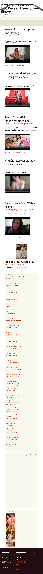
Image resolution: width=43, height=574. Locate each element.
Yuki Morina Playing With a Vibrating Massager (13, 336)
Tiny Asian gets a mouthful (10, 446)
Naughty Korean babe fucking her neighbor (13, 440)
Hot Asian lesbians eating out (10, 442)
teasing (23, 36)
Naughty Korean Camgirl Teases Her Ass (12, 376)
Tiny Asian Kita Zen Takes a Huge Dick (12, 393)
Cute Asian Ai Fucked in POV (10, 357)
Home (2, 18)
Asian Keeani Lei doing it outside (11, 435)
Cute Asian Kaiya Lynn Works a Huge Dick (12, 383)
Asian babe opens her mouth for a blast (12, 421)
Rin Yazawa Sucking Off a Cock (11, 330)
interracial (6, 566)
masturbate (9, 124)
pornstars (6, 36)
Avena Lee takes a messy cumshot (11, 420)
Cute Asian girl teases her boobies (11, 292)
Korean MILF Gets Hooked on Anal (11, 386)
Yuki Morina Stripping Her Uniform (11, 343)
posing (9, 36)
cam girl (35, 123)
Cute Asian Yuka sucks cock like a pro (12, 294)
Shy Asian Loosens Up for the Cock (11, 390)
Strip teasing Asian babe (19, 261)
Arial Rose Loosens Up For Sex (11, 378)
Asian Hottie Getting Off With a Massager (12, 323)
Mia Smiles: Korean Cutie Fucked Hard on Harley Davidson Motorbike (17, 276)
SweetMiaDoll (18, 567)
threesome (3, 563)
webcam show (33, 80)
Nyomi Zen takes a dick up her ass (11, 432)
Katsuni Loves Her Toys (9, 350)
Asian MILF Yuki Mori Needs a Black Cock (12, 392)
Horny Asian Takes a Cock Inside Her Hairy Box (13, 339)
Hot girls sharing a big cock (10, 297)
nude (34, 35)
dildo (5, 124)
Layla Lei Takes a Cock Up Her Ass (11, 400)
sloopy (18, 124)
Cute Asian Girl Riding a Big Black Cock (12, 402)
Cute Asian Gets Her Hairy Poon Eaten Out (13, 325)
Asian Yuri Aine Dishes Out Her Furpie (12, 348)
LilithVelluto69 (18, 566)
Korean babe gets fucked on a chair (12, 414)
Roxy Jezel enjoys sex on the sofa (11, 295)
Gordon (24, 264)
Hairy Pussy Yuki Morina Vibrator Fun (12, 322)
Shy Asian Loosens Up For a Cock (11, 327)
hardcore (10, 562)
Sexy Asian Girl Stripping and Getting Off (12, 362)
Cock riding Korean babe (10, 449)
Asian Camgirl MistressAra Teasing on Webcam (13, 369)
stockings (23, 80)
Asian (29, 35)
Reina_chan (18, 564)
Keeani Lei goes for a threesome (11, 426)
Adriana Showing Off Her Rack (11, 332)
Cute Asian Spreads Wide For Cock (11, 411)
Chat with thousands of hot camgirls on (15, 195)
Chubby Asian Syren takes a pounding (12, 285)
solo (16, 36)
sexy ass (8, 567)
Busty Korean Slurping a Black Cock (11, 344)
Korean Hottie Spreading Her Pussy (12, 367)
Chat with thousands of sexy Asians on (15, 109)
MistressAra (14, 80)
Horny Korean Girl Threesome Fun (11, 406)
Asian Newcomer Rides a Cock (11, 399)
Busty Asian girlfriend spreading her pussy (13, 437)
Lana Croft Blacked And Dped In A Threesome (13, 320)
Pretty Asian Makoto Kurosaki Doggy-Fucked (13, 346)
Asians (27, 209)
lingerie (11, 80)
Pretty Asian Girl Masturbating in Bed (12, 372)
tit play (17, 210)
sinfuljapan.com (4, 561)
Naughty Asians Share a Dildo (10, 397)
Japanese (3, 562)
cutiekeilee (6, 167)
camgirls (33, 209)
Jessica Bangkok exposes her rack (11, 439)
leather (8, 80)
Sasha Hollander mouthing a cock (11, 430)
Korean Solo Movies (22, 35)
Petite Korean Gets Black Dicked (11, 365)
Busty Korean (16, 166)
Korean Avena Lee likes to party (11, 444)
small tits (3, 566)
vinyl (29, 80)
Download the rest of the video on (15, 65)
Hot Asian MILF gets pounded (10, 278)
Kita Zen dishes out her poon (10, 311)
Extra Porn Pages (33, 553)
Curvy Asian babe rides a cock (11, 416)
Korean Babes (16, 35)
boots (30, 79)
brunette (31, 35)
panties (12, 124)
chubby (35, 166)
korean (10, 167)
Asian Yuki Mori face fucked (10, 309)
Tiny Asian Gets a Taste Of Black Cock (12, 351)
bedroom (31, 123)
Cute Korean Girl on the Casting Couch (12, 409)
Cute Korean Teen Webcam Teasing (11, 381)
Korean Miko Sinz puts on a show (11, 418)
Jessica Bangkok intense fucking (11, 301)
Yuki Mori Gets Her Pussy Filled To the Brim (13, 329)
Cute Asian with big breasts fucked (11, 315)
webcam (24, 167)
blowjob (8, 563)
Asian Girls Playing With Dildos (11, 388)
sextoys (15, 124)
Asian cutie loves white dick (10, 280)
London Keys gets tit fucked (10, 313)
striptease (19, 36)
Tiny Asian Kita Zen (9, 306)
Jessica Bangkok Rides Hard (10, 318)
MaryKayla (18, 569)
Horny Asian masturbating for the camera (12, 290)
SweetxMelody (24, 124)
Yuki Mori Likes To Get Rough (10, 337)
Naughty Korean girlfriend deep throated (12, 428)
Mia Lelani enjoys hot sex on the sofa (12, 283)
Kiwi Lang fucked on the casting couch (12, 287)
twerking (20, 167)
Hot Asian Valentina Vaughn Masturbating (12, 355)
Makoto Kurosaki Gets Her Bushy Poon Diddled (13, 334)
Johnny (33, 36)
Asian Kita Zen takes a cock (10, 308)
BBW (33, 166)
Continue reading (25, 267)
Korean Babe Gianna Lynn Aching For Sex (12, 371)
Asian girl (10, 563)
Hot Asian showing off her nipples (11, 288)
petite (6, 563)
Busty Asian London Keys (10, 316)
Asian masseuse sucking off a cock (11, 302)
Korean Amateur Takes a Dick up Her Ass (12, 413)
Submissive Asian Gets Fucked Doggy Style (13, 374)
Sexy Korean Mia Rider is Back (11, 360)
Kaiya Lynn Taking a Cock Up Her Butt (12, 341)
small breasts (13, 36)
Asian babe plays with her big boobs (12, 433)
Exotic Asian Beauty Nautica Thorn (11, 407)
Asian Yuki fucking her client (10, 304)
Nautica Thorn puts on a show (10, 425)
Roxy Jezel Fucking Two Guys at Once (12, 364)
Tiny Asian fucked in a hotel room (11, 281)
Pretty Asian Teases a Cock (10, 353)
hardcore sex (6, 562)
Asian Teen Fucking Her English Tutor (12, 358)
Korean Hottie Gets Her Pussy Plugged (12, 385)
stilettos (20, 80)
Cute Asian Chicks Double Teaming (11, 379)
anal (4, 567)
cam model (33, 79)
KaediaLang (6, 210)
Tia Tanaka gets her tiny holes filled (11, 423)
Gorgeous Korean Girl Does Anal (11, 404)
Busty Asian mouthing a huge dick (11, 299)
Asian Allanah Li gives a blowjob (11, 447)
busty (6, 567)
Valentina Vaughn (27, 36)
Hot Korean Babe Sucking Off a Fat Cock (12, 395)
